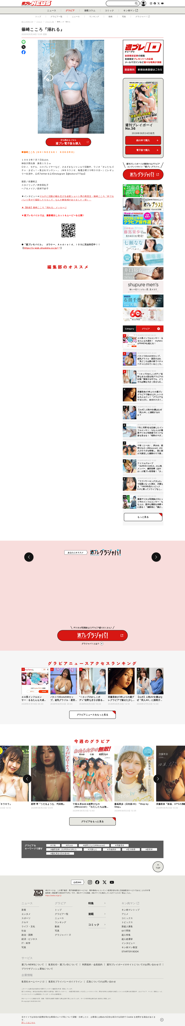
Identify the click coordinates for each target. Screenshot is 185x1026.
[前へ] (27, 779)
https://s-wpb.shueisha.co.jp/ (41, 248)
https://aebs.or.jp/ (53, 895)
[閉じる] (161, 1019)
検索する (136, 3)
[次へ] (157, 779)
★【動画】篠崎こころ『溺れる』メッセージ (44, 207)
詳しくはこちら (28, 1022)
